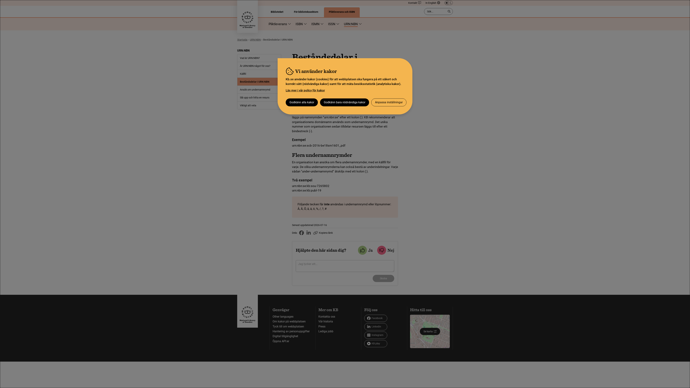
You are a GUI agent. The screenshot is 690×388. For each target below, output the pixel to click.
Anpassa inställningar (389, 102)
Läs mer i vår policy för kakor (305, 90)
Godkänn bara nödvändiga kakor (344, 102)
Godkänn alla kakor (301, 102)
